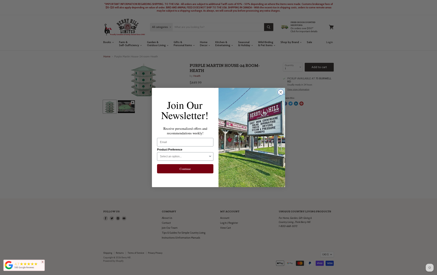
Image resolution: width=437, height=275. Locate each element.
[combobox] (184, 156)
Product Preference (169, 149)
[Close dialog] (281, 92)
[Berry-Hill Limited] (9, 269)
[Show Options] (210, 156)
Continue (185, 169)
